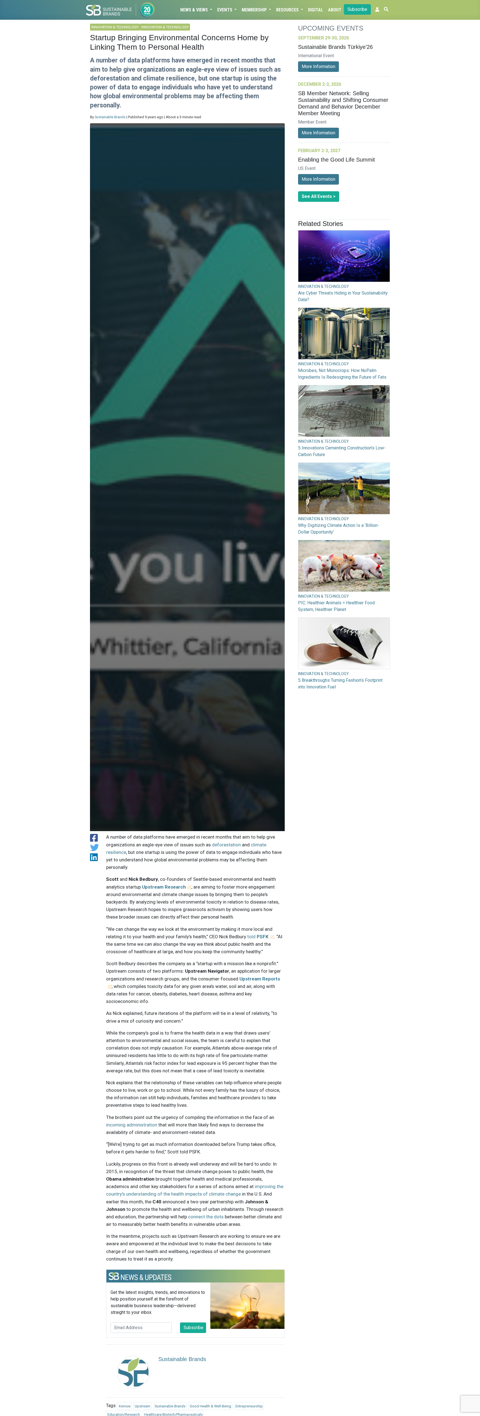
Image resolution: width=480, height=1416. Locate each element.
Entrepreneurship (249, 1406)
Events (225, 9)
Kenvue (125, 1406)
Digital (315, 9)
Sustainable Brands (110, 117)
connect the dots (206, 1216)
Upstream (142, 1406)
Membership (255, 9)
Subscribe (357, 9)
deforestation (226, 844)
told (258, 936)
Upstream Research (164, 887)
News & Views (194, 9)
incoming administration (131, 1125)
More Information (318, 66)
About (334, 9)
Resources (288, 9)
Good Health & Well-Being (210, 1406)
